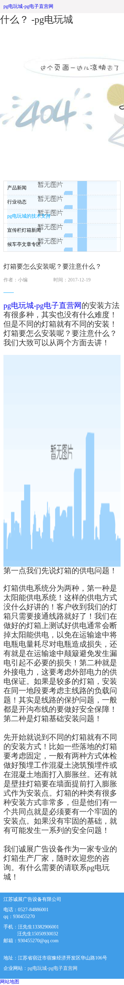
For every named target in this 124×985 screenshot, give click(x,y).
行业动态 (17, 202)
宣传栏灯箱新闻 (24, 230)
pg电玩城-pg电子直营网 (28, 6)
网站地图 (9, 981)
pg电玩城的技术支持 (29, 216)
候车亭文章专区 (24, 244)
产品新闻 (17, 187)
